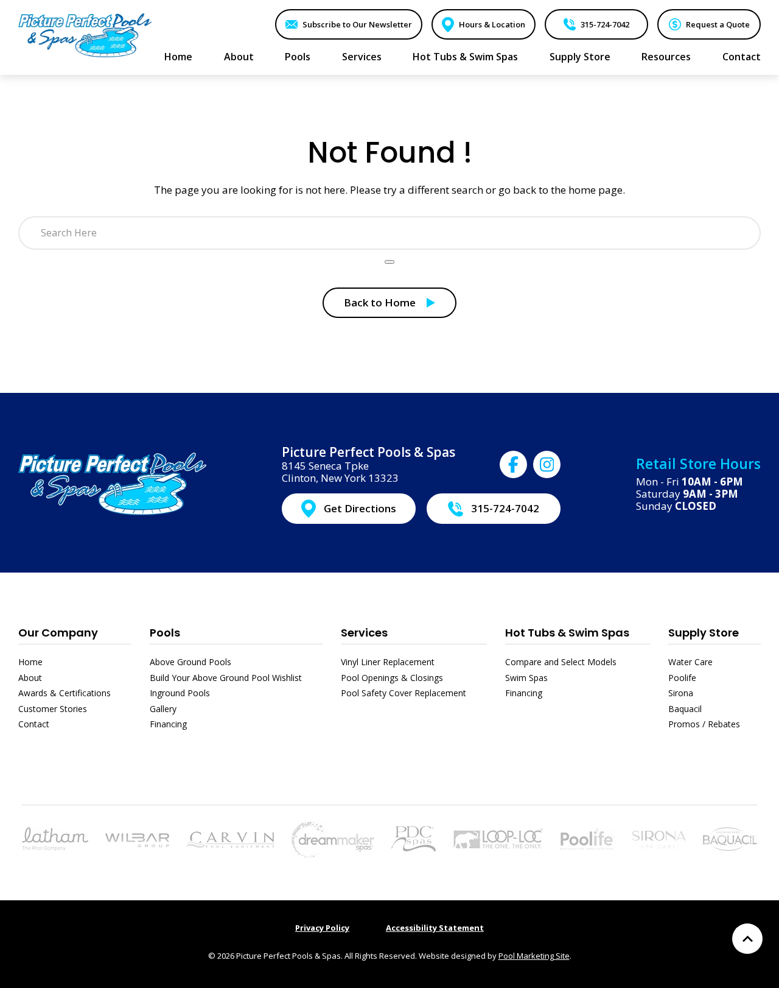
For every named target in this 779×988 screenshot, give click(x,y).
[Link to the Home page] (85, 35)
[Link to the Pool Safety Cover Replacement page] (497, 838)
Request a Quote (718, 24)
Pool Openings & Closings (392, 677)
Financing (168, 724)
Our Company (58, 632)
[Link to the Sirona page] (659, 838)
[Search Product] (389, 262)
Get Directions (360, 508)
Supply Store (703, 632)
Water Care (690, 662)
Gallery (163, 709)
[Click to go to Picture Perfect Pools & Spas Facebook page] (513, 464)
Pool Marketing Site (534, 955)
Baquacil (685, 709)
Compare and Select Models (561, 662)
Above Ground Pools (190, 662)
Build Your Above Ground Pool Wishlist (226, 677)
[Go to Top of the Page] (747, 938)
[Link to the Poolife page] (588, 838)
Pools (165, 632)
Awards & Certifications (64, 693)
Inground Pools (180, 693)
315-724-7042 (605, 24)
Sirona (680, 693)
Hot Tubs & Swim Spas (567, 632)
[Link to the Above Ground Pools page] (137, 839)
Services (364, 632)
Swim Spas (526, 677)
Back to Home (380, 302)
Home (30, 662)
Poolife (682, 677)
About (30, 677)
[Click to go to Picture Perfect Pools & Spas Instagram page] (547, 464)
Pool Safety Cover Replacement (403, 693)
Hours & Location (492, 24)
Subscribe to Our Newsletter (357, 24)
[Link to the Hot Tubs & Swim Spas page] (333, 838)
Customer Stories (52, 709)
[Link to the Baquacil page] (730, 838)
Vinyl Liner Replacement (388, 662)
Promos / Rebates (704, 724)
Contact (33, 724)
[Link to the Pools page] (55, 838)
